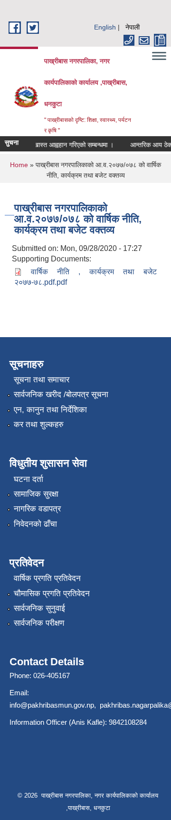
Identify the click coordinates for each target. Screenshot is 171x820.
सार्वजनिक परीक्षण (39, 623)
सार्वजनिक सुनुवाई (39, 608)
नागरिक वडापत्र (37, 508)
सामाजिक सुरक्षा (36, 494)
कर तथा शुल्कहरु (39, 424)
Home (19, 165)
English (105, 27)
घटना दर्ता (28, 479)
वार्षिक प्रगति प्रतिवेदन (47, 578)
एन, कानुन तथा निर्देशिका (50, 409)
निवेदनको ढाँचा (35, 524)
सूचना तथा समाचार (41, 379)
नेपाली (132, 27)
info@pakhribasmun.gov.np (52, 705)
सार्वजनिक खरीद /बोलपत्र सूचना (61, 394)
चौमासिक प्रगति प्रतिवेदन (52, 593)
